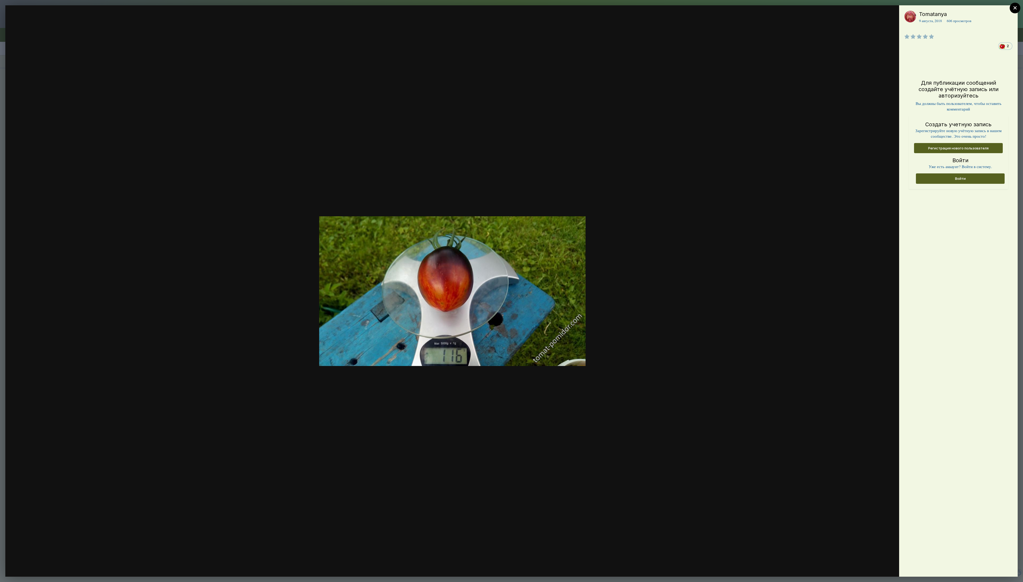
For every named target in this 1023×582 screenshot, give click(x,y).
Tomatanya (933, 14)
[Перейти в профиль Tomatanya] (910, 16)
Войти (960, 178)
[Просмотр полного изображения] (890, 15)
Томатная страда (47, 25)
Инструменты (876, 567)
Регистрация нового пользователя (958, 148)
